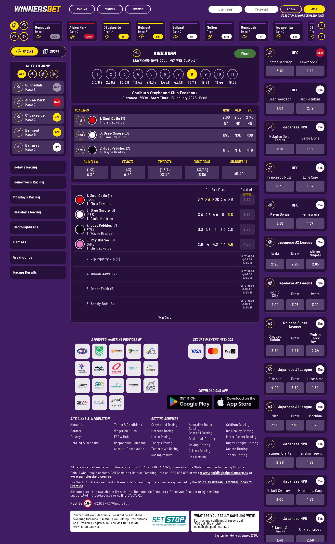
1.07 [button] (310, 223)
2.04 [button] (275, 304)
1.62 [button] (310, 149)
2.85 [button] (315, 264)
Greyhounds (23, 257)
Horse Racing (160, 437)
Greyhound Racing (164, 425)
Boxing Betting (199, 445)
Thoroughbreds (26, 227)
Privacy (75, 437)
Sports (110, 9)
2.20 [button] (275, 264)
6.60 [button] (280, 223)
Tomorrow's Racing (28, 182)
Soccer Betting (237, 449)
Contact (75, 431)
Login (291, 9)
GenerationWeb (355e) (244, 535)
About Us (76, 425)
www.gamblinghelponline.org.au (224, 473)
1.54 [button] (310, 186)
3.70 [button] (280, 71)
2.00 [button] (279, 499)
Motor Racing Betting (241, 437)
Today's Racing (25, 167)
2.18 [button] (280, 149)
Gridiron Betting (237, 425)
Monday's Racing (26, 197)
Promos (137, 9)
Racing (82, 9)
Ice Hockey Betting (239, 431)
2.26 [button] (279, 462)
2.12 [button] (310, 108)
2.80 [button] (247, 229)
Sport (54, 51)
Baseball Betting (201, 433)
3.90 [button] (274, 425)
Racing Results (25, 272)
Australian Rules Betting (200, 427)
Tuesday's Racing (27, 212)
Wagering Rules (125, 431)
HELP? (284, 14)
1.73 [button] (310, 499)
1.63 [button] (280, 108)
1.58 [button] (310, 462)
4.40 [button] (275, 387)
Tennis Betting (236, 455)
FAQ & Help (122, 437)
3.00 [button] (315, 304)
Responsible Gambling (130, 443)
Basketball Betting (202, 439)
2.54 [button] (275, 350)
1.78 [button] (315, 425)
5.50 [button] (247, 214)
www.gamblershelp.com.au (90, 476)
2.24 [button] (315, 350)
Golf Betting (197, 457)
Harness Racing (162, 431)
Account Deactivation (129, 449)
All (22, 74)
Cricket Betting (200, 451)
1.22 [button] (310, 71)
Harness (19, 242)
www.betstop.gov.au (86, 527)
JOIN (314, 9)
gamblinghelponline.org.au (211, 527)
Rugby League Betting (242, 443)
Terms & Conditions (128, 425)
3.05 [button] (295, 304)
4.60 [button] (247, 244)
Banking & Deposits (84, 443)
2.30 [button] (279, 186)
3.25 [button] (295, 350)
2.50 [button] (247, 199)
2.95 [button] (295, 264)
